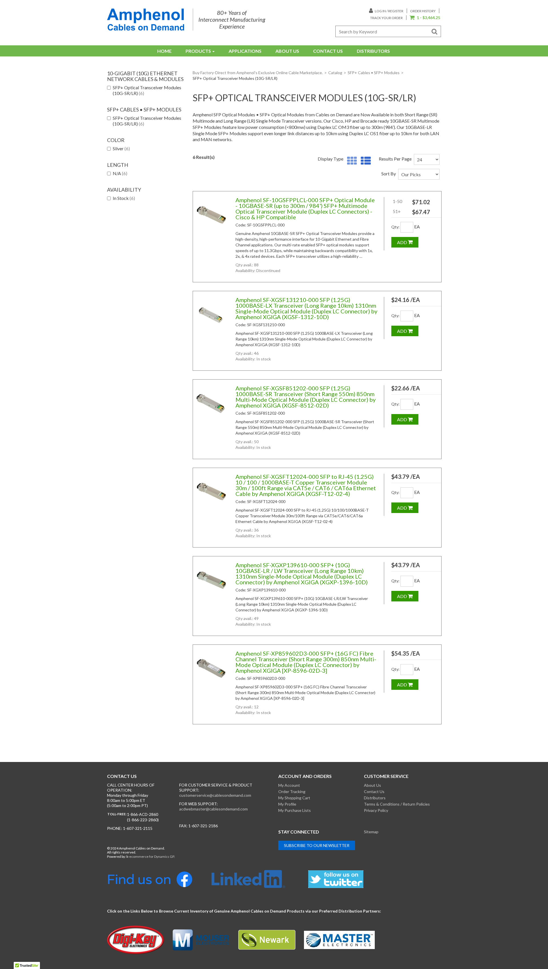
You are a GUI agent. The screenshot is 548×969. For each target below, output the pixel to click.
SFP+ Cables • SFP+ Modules (374, 72)
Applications (245, 51)
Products (198, 51)
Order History (423, 11)
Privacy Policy (376, 810)
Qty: (395, 226)
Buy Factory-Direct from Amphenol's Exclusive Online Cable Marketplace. (258, 72)
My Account (289, 785)
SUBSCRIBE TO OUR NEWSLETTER (316, 845)
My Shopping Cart (294, 797)
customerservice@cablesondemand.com (215, 795)
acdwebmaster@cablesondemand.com (213, 808)
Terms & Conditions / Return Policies (397, 804)
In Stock (124, 198)
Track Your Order (386, 18)
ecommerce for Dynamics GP (151, 856)
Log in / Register (388, 11)
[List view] (364, 161)
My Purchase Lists (294, 810)
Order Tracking (291, 791)
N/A (120, 173)
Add (402, 242)
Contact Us (328, 51)
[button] (425, 18)
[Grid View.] (350, 161)
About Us (287, 51)
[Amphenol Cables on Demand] (145, 20)
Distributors (373, 51)
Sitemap (371, 831)
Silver (121, 148)
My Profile (287, 804)
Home (164, 51)
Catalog (335, 72)
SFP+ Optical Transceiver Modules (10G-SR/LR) (147, 90)
